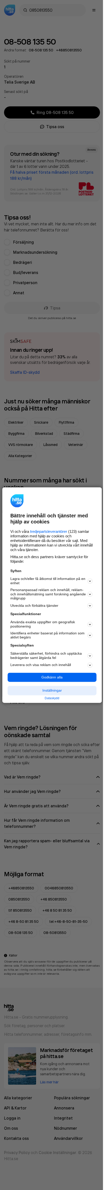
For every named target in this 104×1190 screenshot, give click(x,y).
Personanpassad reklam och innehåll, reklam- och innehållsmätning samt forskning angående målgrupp (48, 594)
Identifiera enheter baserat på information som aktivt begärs (47, 635)
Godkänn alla (52, 677)
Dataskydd (52, 698)
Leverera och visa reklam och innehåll (40, 665)
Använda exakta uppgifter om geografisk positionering (42, 624)
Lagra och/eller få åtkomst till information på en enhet (47, 581)
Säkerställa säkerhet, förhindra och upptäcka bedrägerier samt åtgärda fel (46, 655)
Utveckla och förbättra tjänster (34, 605)
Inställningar (52, 691)
